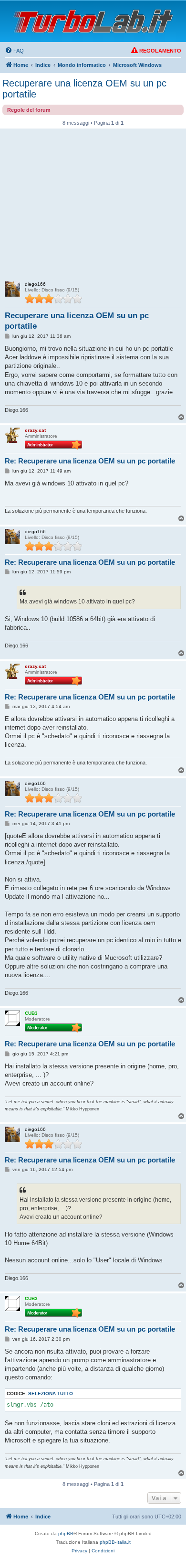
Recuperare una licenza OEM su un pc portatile (84, 88)
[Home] (93, 21)
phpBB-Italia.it (115, 1542)
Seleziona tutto (50, 1393)
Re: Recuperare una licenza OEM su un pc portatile (90, 461)
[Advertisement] (93, 208)
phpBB (65, 1533)
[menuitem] (14, 50)
